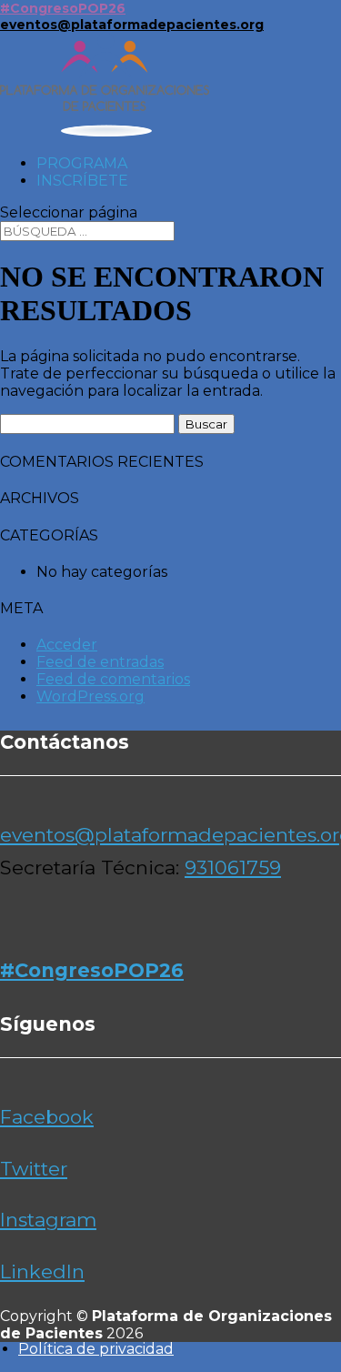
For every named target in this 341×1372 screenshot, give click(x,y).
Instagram (48, 1219)
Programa (81, 163)
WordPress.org (90, 696)
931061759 (233, 867)
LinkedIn (42, 1271)
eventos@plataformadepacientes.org (132, 24)
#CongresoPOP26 (62, 8)
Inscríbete (82, 180)
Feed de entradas (100, 662)
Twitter (33, 1168)
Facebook (47, 1116)
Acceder (66, 644)
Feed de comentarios (113, 679)
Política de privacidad (96, 1348)
